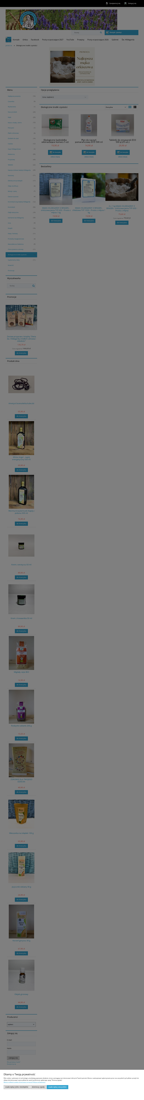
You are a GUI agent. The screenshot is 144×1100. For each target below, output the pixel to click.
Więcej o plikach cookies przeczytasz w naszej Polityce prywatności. (25, 1082)
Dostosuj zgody (38, 1087)
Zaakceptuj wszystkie (57, 1087)
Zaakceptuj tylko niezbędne (16, 1087)
